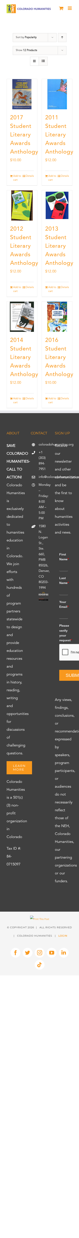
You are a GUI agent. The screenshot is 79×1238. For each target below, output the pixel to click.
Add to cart (17, 178)
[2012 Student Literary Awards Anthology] (22, 205)
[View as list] (43, 61)
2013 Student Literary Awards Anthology (59, 246)
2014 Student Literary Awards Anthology (24, 357)
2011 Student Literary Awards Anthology (59, 135)
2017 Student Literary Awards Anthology (24, 135)
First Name (63, 557)
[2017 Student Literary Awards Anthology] (22, 94)
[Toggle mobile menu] (70, 8)
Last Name (63, 580)
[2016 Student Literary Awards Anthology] (57, 317)
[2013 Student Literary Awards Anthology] (57, 205)
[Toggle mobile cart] (61, 8)
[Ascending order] (62, 37)
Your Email (63, 604)
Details (30, 176)
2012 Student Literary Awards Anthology (24, 246)
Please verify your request (63, 633)
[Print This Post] (39, 919)
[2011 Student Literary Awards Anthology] (57, 94)
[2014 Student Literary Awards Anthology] (22, 317)
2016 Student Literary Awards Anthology (59, 357)
